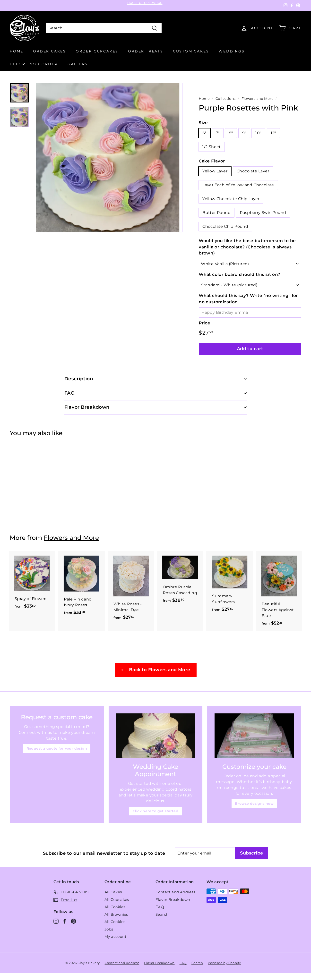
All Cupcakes (116, 899)
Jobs (108, 929)
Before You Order (34, 64)
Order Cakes (49, 51)
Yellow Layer (214, 171)
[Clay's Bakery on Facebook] (64, 921)
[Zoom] (107, 157)
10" (258, 133)
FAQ (160, 907)
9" (244, 133)
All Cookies (114, 907)
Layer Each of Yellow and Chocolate (238, 185)
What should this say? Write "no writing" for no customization (248, 298)
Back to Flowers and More (159, 669)
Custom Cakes (191, 51)
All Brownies (116, 914)
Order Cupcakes (97, 51)
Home (16, 51)
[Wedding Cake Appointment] (155, 735)
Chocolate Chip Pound (225, 226)
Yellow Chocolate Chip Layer (230, 198)
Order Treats (145, 51)
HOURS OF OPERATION (145, 3)
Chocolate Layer (253, 171)
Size (203, 122)
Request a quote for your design (56, 748)
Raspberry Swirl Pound (263, 212)
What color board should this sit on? (239, 274)
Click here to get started (155, 811)
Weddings (231, 51)
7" (218, 133)
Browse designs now (254, 803)
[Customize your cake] (254, 735)
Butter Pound (216, 212)
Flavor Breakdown (173, 899)
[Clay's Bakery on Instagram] (56, 921)
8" (231, 133)
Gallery (78, 64)
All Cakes (113, 892)
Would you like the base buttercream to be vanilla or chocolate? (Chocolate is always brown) (247, 246)
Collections (225, 99)
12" (273, 133)
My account (115, 936)
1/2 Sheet (211, 146)
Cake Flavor (212, 161)
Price (204, 323)
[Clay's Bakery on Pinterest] (73, 921)
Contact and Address (175, 892)
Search (162, 914)
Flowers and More (257, 99)
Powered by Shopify (224, 963)
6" (204, 133)
